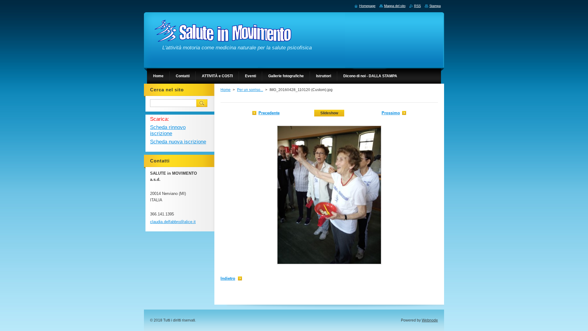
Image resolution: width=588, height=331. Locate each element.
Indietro (228, 278)
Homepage (367, 6)
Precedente (269, 113)
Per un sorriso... (250, 90)
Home (226, 90)
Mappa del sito (394, 6)
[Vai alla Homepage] (223, 37)
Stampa (435, 6)
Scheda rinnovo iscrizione (168, 130)
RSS (417, 6)
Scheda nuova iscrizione (178, 142)
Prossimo (391, 113)
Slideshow (329, 113)
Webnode (430, 320)
